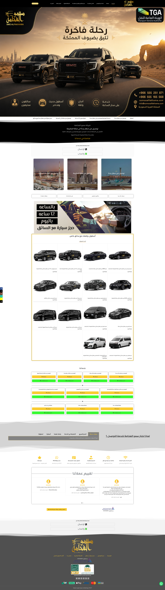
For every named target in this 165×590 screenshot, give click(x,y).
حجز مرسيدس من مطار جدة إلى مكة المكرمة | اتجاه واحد (120, 269)
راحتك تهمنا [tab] (57, 434)
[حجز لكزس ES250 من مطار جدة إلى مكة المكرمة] (120, 285)
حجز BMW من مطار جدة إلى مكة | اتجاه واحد (98, 269)
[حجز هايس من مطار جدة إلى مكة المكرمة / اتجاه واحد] (120, 342)
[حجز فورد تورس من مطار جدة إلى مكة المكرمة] (95, 285)
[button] (161, 584)
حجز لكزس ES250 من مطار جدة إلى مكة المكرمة (122, 298)
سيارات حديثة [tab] (93, 434)
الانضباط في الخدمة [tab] (70, 434)
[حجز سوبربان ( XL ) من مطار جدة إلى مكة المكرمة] (45, 256)
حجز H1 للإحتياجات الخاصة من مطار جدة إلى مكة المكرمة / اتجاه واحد (95, 356)
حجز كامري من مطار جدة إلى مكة (125, 326)
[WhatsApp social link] (81, 578)
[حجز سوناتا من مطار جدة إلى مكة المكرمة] (70, 285)
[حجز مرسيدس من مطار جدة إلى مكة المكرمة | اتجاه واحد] (120, 256)
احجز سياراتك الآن (35, 3)
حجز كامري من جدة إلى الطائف (50, 298)
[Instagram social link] (84, 578)
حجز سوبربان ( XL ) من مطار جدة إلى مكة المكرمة (47, 269)
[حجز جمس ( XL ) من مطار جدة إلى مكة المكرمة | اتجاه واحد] (70, 256)
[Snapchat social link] (79, 578)
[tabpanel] (53, 438)
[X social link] (86, 578)
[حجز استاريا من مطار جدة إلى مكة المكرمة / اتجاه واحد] (95, 313)
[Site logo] (128, 3)
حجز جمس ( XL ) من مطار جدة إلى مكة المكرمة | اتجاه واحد (71, 269)
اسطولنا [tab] (40, 434)
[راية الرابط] (116, 174)
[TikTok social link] (77, 578)
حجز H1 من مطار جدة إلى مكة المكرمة (74, 327)
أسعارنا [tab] (49, 434)
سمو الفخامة (86, 588)
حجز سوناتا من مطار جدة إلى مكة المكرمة (73, 298)
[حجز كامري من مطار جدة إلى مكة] (120, 313)
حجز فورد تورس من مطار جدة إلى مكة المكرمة (97, 298)
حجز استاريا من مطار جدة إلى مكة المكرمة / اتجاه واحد (95, 326)
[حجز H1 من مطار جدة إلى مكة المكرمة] (70, 314)
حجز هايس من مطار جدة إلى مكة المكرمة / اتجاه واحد (120, 355)
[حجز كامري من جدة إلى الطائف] (45, 285)
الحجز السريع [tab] (82, 434)
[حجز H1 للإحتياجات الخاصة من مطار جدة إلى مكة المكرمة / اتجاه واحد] (95, 342)
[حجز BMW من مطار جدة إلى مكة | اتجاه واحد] (95, 256)
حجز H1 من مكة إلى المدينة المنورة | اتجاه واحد (47, 327)
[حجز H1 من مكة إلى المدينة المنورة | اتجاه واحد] (45, 314)
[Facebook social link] (88, 578)
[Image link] (82, 560)
